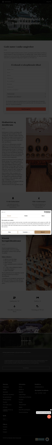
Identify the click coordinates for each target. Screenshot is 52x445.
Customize (25, 232)
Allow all (42, 232)
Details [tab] (26, 215)
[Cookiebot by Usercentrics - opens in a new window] (45, 212)
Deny (9, 232)
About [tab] (43, 215)
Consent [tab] (9, 215)
